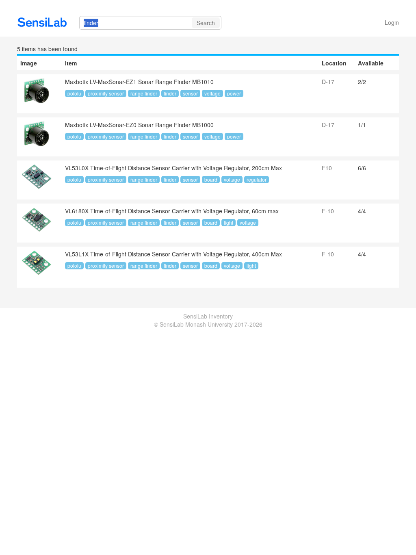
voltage (212, 93)
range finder (143, 93)
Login (392, 22)
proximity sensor (106, 93)
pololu (74, 93)
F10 (327, 168)
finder (170, 93)
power (234, 93)
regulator (256, 179)
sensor (190, 93)
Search (206, 23)
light (228, 222)
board (210, 179)
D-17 (328, 82)
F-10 (328, 211)
